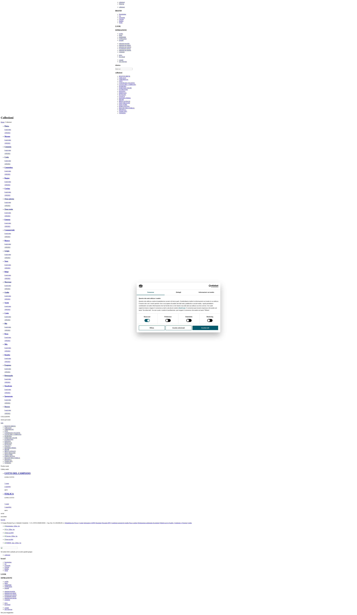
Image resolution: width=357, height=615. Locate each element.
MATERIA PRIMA (125, 98)
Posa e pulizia (133, 523)
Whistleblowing (69, 523)
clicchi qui (181, 308)
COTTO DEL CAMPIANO (127, 84)
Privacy (76, 523)
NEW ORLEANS (124, 103)
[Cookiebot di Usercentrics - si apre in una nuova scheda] (210, 286)
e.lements (121, 52)
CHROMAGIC (123, 79)
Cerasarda (122, 17)
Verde (120, 22)
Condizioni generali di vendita (120, 523)
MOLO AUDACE (124, 101)
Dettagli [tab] (178, 292)
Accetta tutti (205, 328)
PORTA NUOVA (124, 106)
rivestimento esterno (125, 48)
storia (120, 35)
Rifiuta (152, 328)
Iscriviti (3, 520)
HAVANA (122, 91)
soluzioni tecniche (124, 43)
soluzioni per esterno (125, 47)
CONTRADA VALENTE (127, 83)
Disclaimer (98, 523)
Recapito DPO (106, 523)
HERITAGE (123, 93)
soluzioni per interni (125, 45)
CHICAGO (122, 78)
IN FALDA (122, 94)
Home (2, 122)
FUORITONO (123, 89)
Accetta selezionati (178, 328)
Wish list (121, 4)
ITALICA (122, 96)
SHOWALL (122, 110)
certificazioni (123, 39)
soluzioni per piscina (125, 50)
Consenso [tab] (150, 292)
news (120, 55)
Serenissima (122, 14)
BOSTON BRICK (124, 76)
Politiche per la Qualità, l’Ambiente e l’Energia (173, 523)
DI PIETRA (122, 86)
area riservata (123, 61)
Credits (190, 523)
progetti (121, 40)
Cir (120, 16)
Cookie (81, 523)
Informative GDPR (89, 523)
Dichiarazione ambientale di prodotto (148, 523)
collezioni (122, 2)
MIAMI (121, 99)
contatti (121, 60)
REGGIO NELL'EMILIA (127, 108)
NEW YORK (123, 104)
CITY (121, 81)
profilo (121, 34)
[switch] (168, 320)
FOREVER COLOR (125, 88)
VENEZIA (122, 113)
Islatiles (121, 21)
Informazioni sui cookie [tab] (206, 292)
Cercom (121, 19)
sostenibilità (122, 37)
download (122, 57)
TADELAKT (123, 111)
